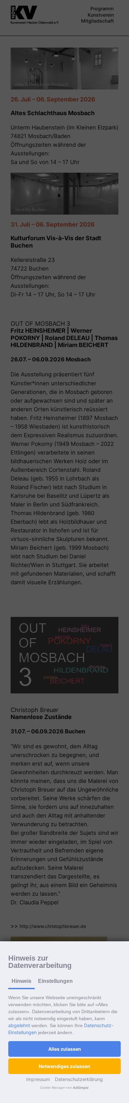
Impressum (38, 1079)
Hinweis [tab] (21, 981)
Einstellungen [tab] (55, 981)
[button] (64, 1049)
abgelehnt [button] (19, 1025)
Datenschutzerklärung (79, 1079)
